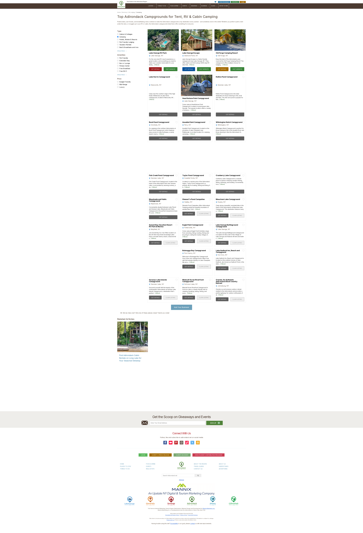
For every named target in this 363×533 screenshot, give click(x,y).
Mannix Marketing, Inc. (209, 508)
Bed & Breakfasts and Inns (128, 47)
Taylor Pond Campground (193, 175)
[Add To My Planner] (176, 31)
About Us (222, 464)
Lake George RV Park (158, 53)
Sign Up (213, 423)
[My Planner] (198, 442)
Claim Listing (204, 213)
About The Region (200, 464)
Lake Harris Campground (159, 77)
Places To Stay (125, 466)
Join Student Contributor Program (208, 455)
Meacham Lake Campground (228, 199)
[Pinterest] (176, 442)
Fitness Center (124, 66)
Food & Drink (174, 6)
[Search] (198, 475)
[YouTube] (170, 442)
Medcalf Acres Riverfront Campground (193, 280)
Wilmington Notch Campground (229, 122)
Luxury (121, 87)
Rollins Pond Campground (226, 77)
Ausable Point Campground (193, 122)
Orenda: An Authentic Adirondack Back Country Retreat (226, 281)
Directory (124, 12)
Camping (139, 12)
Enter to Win (223, 6)
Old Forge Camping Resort (227, 53)
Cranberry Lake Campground (228, 175)
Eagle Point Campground (192, 225)
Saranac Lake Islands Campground (158, 280)
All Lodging (131, 12)
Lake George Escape (191, 53)
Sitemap (181, 480)
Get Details (155, 69)
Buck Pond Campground (159, 122)
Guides (213, 6)
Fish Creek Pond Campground (161, 175)
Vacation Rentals (125, 45)
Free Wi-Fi (123, 71)
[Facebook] (165, 442)
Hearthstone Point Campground (195, 98)
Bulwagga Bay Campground (194, 250)
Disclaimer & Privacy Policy (172, 515)
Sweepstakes (223, 466)
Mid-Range (123, 84)
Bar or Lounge (124, 63)
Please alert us (170, 520)
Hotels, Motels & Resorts (128, 39)
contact (192, 523)
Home (119, 12)
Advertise (235, 2)
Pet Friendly (123, 58)
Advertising (223, 469)
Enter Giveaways (224, 2)
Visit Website (170, 69)
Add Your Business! (181, 307)
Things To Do (161, 6)
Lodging (150, 6)
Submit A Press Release (160, 455)
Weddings (194, 6)
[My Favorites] (215, 2)
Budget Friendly (125, 82)
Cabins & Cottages (125, 34)
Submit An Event (182, 455)
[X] (192, 442)
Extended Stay (124, 61)
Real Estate (150, 469)
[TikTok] (187, 442)
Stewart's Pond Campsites (193, 199)
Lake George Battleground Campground (227, 225)
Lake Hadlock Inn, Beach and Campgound (228, 251)
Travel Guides (199, 466)
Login (242, 2)
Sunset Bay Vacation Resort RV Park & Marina (160, 225)
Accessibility (174, 523)
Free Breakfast (124, 68)
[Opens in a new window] (129, 501)
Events (184, 6)
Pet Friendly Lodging (126, 42)
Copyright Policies (193, 515)
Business (204, 6)
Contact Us (198, 469)
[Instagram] (181, 442)
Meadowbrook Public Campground (158, 200)
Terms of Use (183, 515)
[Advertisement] (181, 388)
